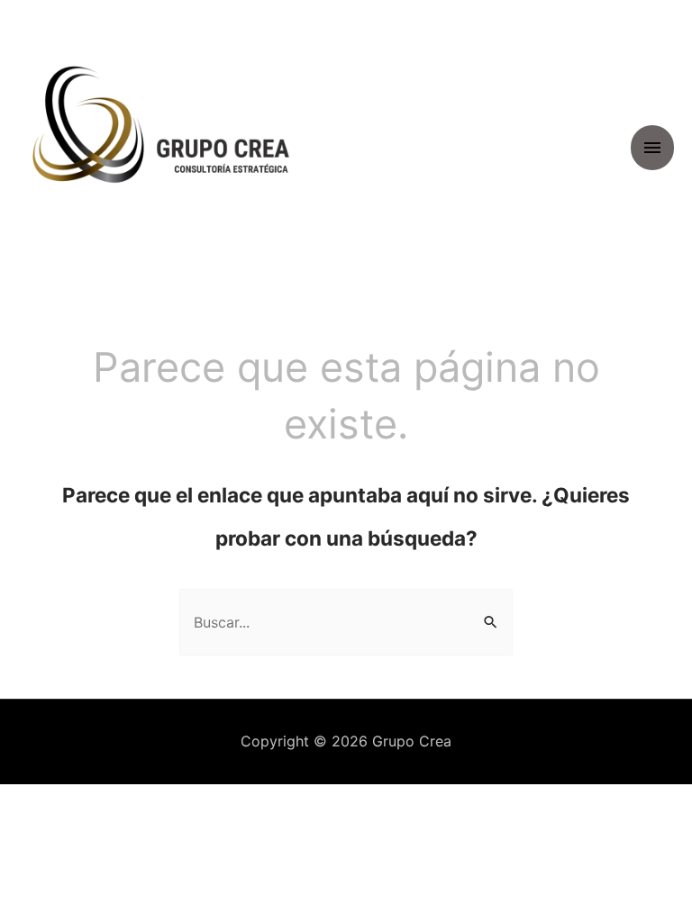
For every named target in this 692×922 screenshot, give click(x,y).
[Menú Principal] (652, 147)
